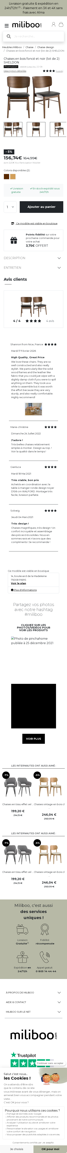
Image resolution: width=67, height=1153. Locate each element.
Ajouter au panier (41, 207)
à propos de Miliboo (20, 992)
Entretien (12, 267)
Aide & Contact (16, 1002)
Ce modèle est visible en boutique (37, 223)
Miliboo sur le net (18, 1011)
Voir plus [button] (33, 738)
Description (14, 258)
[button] (33, 659)
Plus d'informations (25, 590)
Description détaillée (15, 71)
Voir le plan (18, 583)
